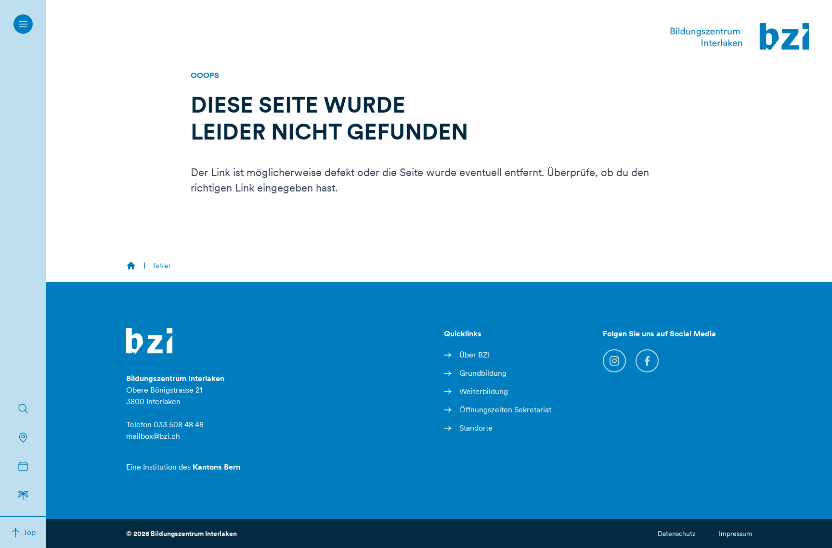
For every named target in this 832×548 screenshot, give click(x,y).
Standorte (476, 428)
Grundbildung (483, 373)
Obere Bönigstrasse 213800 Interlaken (175, 390)
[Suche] (23, 408)
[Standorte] (23, 437)
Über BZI (474, 354)
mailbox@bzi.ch (153, 436)
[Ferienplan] (23, 495)
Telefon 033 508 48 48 (165, 424)
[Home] (131, 265)
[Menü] (23, 24)
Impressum (735, 533)
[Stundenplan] (23, 466)
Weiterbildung (483, 391)
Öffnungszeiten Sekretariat (505, 409)
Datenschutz (677, 533)
